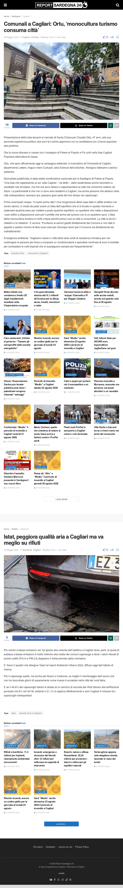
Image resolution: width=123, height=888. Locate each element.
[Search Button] (117, 5)
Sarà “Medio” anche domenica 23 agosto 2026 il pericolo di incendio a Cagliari (75, 343)
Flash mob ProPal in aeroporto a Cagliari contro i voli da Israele (75, 430)
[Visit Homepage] (61, 5)
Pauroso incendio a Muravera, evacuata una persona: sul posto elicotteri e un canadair (106, 386)
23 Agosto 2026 (72, 352)
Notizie (15, 528)
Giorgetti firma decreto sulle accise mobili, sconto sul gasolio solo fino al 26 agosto (106, 297)
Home (6, 16)
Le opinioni (43, 421)
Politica (35, 37)
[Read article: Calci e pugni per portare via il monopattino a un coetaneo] (77, 368)
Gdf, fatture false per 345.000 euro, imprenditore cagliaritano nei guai (105, 343)
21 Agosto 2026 (72, 392)
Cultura (11, 467)
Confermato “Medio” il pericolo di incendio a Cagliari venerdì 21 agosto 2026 (16, 432)
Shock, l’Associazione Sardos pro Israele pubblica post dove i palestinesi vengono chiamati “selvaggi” (15, 387)
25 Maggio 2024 (11, 37)
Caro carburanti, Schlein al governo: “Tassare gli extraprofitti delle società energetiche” (17, 343)
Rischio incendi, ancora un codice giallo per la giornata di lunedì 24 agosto (46, 343)
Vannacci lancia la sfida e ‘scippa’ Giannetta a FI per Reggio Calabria (77, 295)
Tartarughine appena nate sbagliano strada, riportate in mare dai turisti (106, 757)
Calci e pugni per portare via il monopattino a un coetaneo (77, 384)
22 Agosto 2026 (102, 352)
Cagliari (26, 16)
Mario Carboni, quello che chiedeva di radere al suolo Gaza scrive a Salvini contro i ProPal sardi (47, 433)
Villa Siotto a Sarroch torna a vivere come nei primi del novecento (106, 430)
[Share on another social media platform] (116, 125)
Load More (62, 499)
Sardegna (16, 16)
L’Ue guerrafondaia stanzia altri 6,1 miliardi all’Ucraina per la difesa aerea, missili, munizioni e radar (47, 298)
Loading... (61, 873)
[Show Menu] (5, 5)
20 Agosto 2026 (42, 445)
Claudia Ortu (17, 253)
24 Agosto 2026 (12, 310)
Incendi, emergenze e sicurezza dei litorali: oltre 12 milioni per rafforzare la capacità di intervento (46, 758)
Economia (102, 285)
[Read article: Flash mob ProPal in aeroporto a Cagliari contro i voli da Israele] (77, 414)
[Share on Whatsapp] (110, 125)
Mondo (10, 285)
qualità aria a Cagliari (30, 713)
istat (13, 713)
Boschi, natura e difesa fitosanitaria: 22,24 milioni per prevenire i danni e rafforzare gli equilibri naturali (76, 758)
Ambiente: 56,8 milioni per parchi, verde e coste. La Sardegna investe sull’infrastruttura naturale (106, 806)
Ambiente (24, 528)
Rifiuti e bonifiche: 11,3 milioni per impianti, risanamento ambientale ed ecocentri (16, 757)
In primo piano (14, 374)
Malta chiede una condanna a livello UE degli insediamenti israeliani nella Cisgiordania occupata (16, 298)
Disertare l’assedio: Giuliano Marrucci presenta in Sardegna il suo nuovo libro (16, 478)
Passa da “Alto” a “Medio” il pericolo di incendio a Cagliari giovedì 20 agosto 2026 (46, 478)
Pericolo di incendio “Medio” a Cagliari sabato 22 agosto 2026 (46, 384)
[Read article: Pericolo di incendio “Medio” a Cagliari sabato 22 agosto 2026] (47, 368)
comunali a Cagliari (38, 253)
